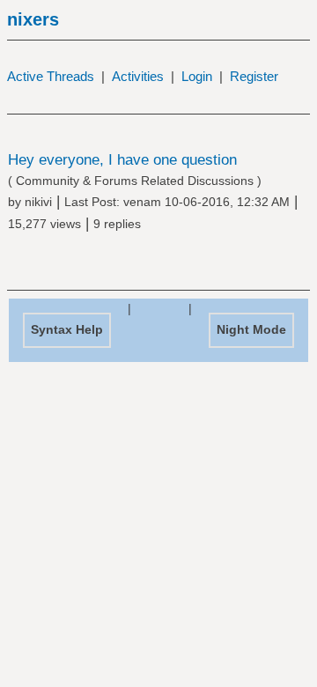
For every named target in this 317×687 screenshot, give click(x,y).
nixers (33, 19)
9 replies (117, 224)
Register (254, 76)
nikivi (38, 202)
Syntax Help (67, 329)
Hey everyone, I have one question (122, 159)
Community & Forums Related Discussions (135, 181)
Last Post (90, 202)
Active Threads (50, 76)
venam (142, 202)
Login (196, 76)
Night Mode (251, 329)
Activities (138, 76)
